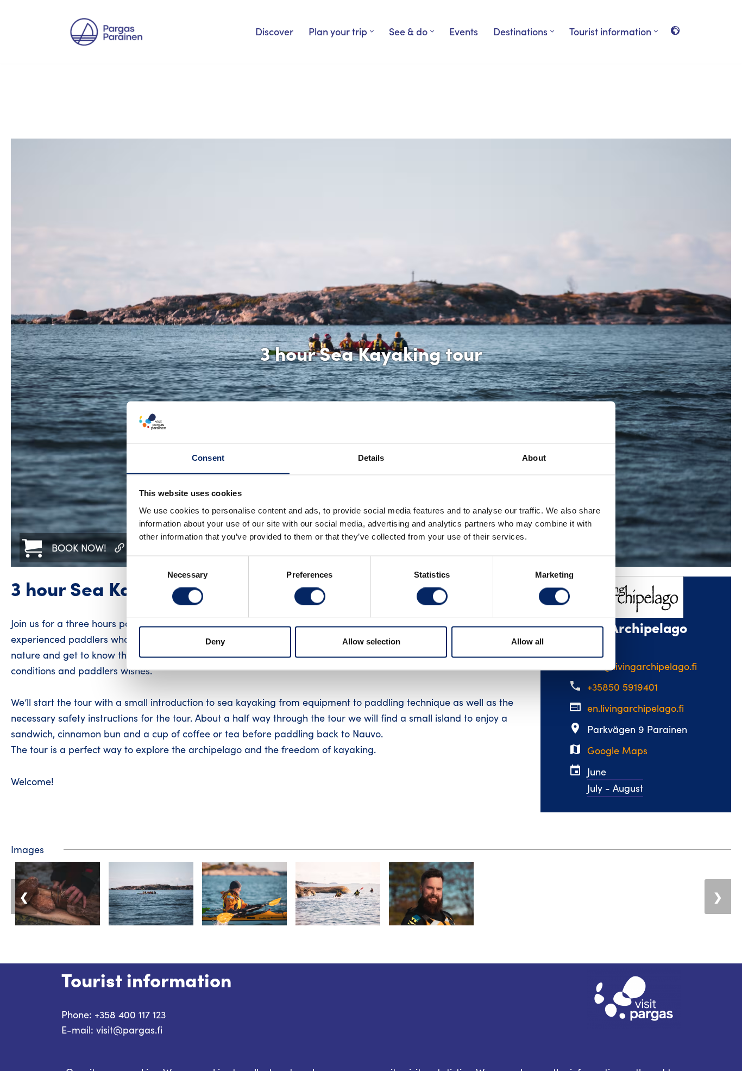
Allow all (527, 641)
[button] (372, 31)
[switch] (309, 596)
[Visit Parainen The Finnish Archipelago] (106, 32)
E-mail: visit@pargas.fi (111, 1029)
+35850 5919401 (622, 686)
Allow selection (371, 641)
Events (463, 31)
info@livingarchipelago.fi (642, 666)
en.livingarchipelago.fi (635, 708)
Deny (215, 641)
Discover (274, 31)
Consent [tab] (208, 457)
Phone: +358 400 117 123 (113, 1014)
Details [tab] (371, 457)
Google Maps (617, 750)
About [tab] (534, 457)
